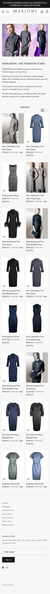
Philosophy (6, 506)
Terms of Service (8, 517)
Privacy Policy (7, 514)
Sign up (8, 559)
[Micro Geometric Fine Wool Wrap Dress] (37, 177)
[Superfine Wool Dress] (13, 466)
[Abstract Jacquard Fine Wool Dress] (13, 223)
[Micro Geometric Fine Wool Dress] (13, 128)
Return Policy (7, 521)
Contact (5, 503)
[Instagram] (7, 567)
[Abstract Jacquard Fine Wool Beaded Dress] (37, 223)
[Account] (41, 12)
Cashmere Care (7, 510)
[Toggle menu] (3, 12)
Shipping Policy (7, 525)
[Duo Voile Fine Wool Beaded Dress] (13, 417)
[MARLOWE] (25, 11)
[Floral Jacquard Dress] (13, 177)
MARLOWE (10, 585)
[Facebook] (3, 567)
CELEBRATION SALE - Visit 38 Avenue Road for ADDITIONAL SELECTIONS (25, 4)
